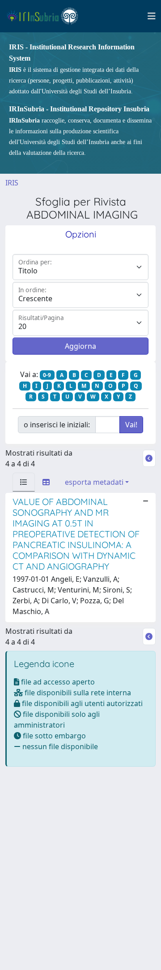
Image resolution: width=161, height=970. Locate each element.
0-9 (47, 375)
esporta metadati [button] (94, 482)
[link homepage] (46, 16)
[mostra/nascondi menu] (152, 16)
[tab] (24, 482)
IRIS (11, 183)
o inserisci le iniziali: (57, 425)
